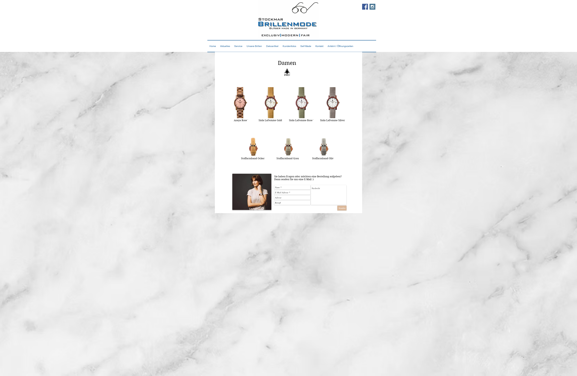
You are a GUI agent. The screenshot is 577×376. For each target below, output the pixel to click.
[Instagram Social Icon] (372, 7)
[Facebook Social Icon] (365, 7)
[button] (254, 46)
